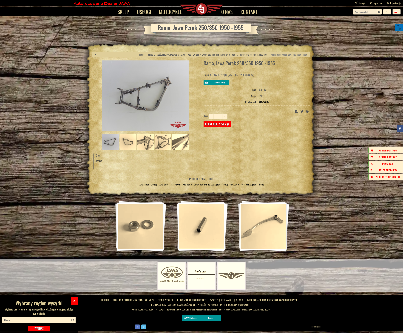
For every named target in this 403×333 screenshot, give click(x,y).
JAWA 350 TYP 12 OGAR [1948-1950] (211, 184)
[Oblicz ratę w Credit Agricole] (216, 82)
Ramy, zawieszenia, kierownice (253, 54)
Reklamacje (227, 300)
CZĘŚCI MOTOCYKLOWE (166, 54)
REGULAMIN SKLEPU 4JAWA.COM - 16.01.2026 (133, 300)
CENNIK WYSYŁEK (165, 300)
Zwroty (214, 300)
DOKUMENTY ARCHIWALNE (237, 304)
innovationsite (316, 327)
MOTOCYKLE (170, 11)
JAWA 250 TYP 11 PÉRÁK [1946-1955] (219, 54)
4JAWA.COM (264, 102)
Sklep (123, 11)
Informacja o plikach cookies (191, 300)
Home (142, 54)
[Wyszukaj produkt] (379, 11)
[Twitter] (143, 326)
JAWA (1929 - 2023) (189, 54)
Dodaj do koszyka (216, 124)
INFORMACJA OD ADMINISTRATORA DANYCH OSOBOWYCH (272, 300)
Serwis (239, 300)
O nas (227, 11)
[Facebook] (137, 326)
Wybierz (39, 328)
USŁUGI (144, 11)
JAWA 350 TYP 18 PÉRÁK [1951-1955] (247, 184)
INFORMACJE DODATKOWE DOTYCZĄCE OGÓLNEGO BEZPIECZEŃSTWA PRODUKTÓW (186, 304)
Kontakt (249, 11)
